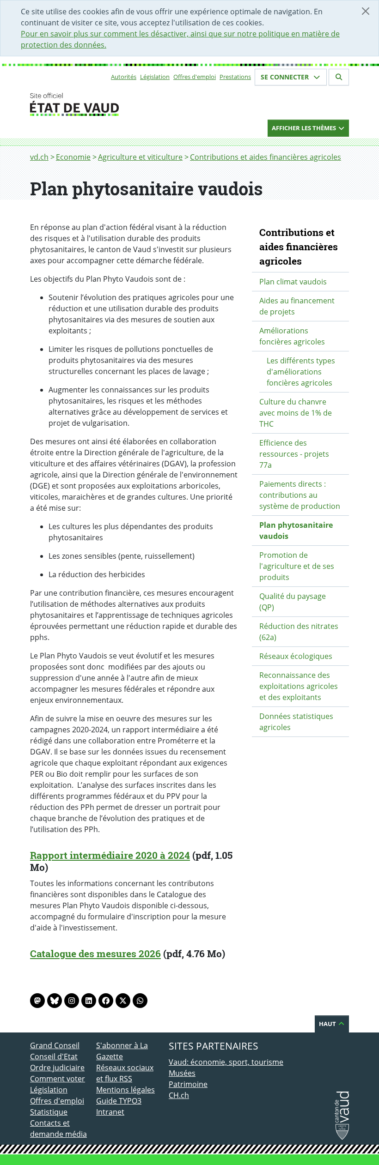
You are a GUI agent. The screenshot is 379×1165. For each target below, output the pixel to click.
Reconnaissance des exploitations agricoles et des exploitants (298, 686)
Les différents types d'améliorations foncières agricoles (301, 372)
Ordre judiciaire (57, 1067)
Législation (155, 76)
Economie (73, 157)
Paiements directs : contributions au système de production (299, 495)
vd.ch (39, 157)
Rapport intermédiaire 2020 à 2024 (110, 855)
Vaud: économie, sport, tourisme (226, 1062)
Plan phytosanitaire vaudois (296, 530)
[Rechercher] (339, 77)
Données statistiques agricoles (296, 721)
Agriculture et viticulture (140, 157)
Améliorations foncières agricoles (292, 336)
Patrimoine (188, 1084)
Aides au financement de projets (297, 306)
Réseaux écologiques (295, 656)
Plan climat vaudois (293, 282)
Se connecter (286, 76)
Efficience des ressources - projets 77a (294, 454)
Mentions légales (125, 1090)
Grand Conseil (54, 1045)
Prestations (235, 76)
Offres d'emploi (194, 76)
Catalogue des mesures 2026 (95, 953)
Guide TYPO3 (118, 1101)
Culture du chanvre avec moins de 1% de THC (295, 413)
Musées (182, 1073)
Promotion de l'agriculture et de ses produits (296, 566)
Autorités (123, 76)
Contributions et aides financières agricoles (265, 157)
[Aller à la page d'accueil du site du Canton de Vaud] (92, 104)
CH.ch (179, 1095)
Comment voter (57, 1079)
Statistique (48, 1112)
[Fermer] (366, 11)
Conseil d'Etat (54, 1056)
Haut (328, 1024)
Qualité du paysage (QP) (292, 601)
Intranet (110, 1112)
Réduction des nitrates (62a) (298, 631)
